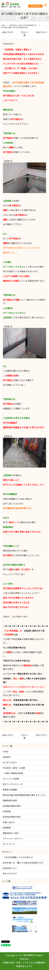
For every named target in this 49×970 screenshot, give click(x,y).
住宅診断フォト (10, 868)
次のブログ (41, 32)
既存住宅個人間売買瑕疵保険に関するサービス (24, 795)
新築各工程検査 (10, 789)
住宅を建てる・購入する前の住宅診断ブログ (23, 25)
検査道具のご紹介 (11, 833)
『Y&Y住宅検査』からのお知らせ (18, 857)
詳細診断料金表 (10, 800)
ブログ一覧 (24, 34)
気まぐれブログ (10, 873)
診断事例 (7, 827)
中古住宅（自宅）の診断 (14, 767)
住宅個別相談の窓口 (12, 805)
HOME (3, 25)
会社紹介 (7, 756)
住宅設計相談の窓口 (12, 816)
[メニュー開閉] (45, 5)
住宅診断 (7, 811)
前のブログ (8, 32)
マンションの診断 (11, 778)
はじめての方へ (10, 762)
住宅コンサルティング (13, 784)
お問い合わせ (35, 6)
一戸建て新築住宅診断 (13, 773)
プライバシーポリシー (13, 838)
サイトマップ (9, 843)
